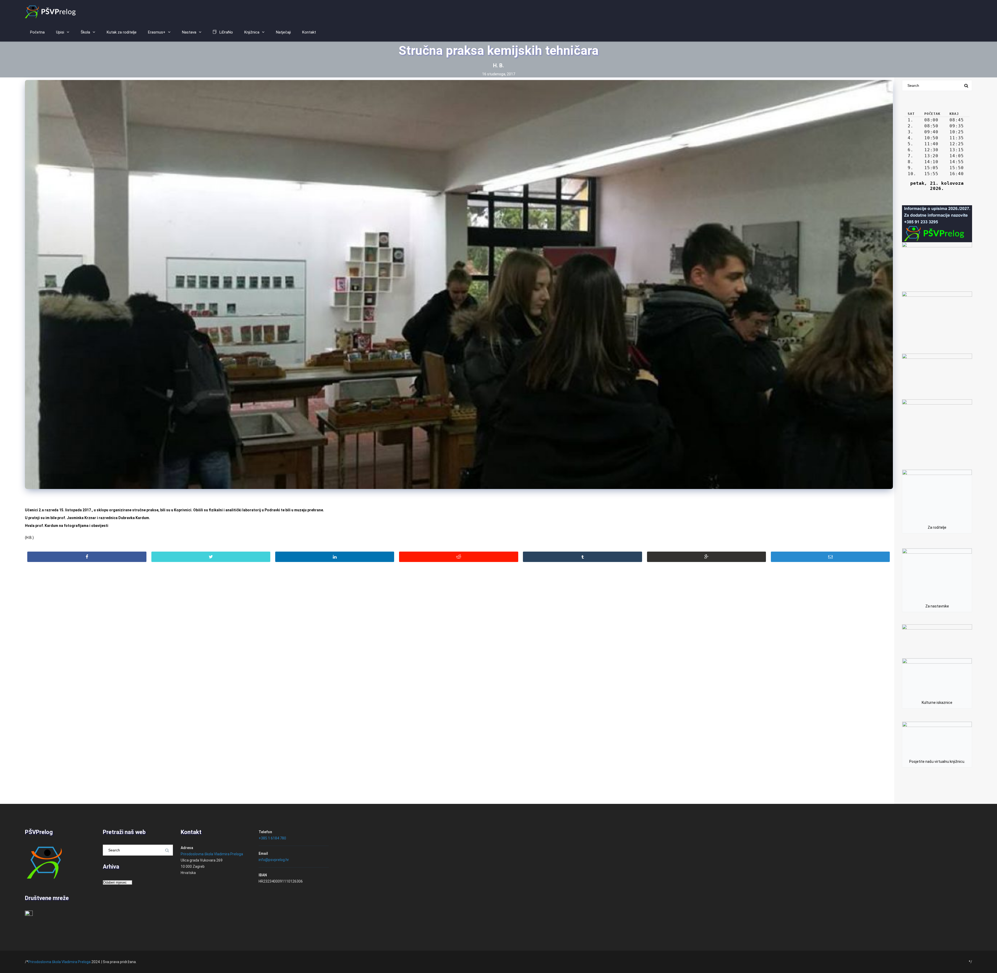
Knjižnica (251, 32)
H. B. (498, 65)
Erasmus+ (156, 32)
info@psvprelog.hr (274, 860)
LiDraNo (226, 32)
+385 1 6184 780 (272, 838)
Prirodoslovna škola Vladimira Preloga (212, 854)
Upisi (60, 32)
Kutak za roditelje (122, 32)
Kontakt (309, 32)
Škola (85, 32)
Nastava (189, 32)
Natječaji (283, 32)
